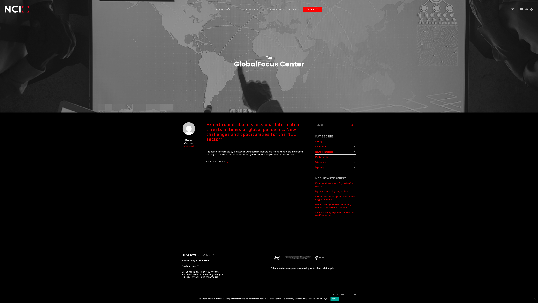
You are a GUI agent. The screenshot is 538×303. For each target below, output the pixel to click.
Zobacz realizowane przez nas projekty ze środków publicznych (302, 268)
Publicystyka (321, 157)
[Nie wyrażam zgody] (534, 298)
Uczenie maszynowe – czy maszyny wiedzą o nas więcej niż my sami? (333, 206)
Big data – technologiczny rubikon (331, 191)
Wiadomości (189, 146)
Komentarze (321, 146)
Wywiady (319, 167)
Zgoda (335, 299)
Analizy (318, 141)
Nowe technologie (324, 152)
